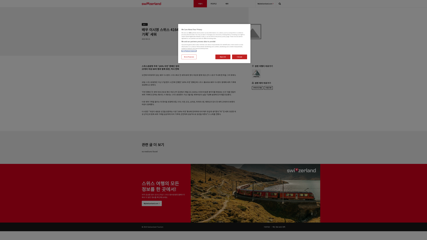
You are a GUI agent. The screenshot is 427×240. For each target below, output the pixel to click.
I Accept (239, 57)
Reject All (223, 57)
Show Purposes (189, 57)
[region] (214, 43)
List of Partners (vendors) (188, 51)
